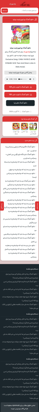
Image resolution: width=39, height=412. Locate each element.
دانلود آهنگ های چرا (20, 102)
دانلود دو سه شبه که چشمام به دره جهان (22, 169)
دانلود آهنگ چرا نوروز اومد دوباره (23, 19)
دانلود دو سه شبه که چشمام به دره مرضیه (21, 203)
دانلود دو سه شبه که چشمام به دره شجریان (21, 200)
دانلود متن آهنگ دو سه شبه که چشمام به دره (20, 181)
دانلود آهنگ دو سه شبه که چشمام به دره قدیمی (19, 234)
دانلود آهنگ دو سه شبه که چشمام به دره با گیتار (19, 207)
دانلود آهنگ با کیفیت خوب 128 (19, 94)
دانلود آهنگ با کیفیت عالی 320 (19, 87)
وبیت (12, 408)
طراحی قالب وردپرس (21, 408)
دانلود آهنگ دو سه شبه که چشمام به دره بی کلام (19, 188)
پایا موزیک (12, 4)
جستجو (5, 10)
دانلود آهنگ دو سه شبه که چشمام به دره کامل (20, 249)
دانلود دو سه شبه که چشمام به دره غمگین (21, 184)
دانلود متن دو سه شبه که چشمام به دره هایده (20, 245)
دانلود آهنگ (25, 111)
